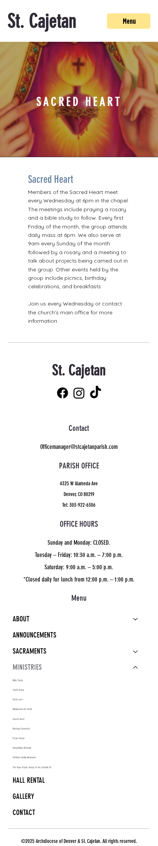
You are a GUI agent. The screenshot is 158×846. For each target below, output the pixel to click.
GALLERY (23, 796)
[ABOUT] (135, 619)
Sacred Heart (19, 719)
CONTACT (24, 812)
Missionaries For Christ (22, 709)
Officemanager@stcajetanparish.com (79, 446)
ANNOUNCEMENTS (34, 635)
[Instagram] (79, 393)
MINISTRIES (27, 667)
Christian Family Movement (24, 757)
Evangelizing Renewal (22, 747)
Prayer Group (19, 738)
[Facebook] (62, 393)
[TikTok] (95, 393)
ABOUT (21, 619)
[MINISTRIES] (135, 667)
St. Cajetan (42, 21)
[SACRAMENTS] (135, 651)
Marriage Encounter (21, 728)
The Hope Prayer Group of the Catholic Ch (32, 767)
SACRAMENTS (29, 651)
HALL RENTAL (29, 780)
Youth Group (18, 690)
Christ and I (18, 699)
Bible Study (18, 680)
